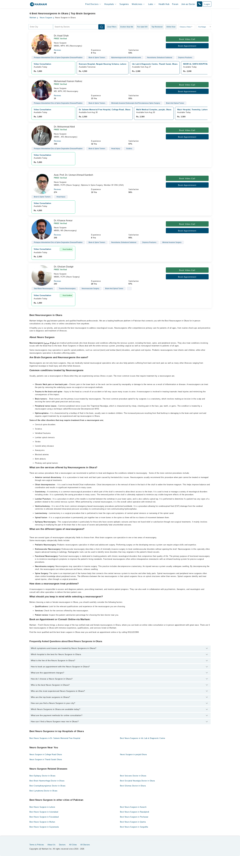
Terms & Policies (36, 845)
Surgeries (124, 4)
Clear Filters (111, 27)
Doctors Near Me (126, 27)
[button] (199, 4)
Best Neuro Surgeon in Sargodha (134, 827)
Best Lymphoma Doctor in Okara (43, 791)
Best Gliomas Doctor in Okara (133, 786)
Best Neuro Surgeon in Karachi (133, 807)
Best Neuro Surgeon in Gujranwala (44, 827)
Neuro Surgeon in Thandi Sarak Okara (45, 759)
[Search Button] (101, 26)
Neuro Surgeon (46, 18)
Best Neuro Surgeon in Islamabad (43, 812)
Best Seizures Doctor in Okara (133, 776)
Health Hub (164, 4)
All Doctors (85, 845)
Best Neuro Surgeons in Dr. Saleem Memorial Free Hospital (54, 738)
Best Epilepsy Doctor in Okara (42, 776)
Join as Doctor (188, 4)
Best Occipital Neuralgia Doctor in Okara (137, 781)
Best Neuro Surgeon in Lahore (42, 807)
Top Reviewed (157, 27)
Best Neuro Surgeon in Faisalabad (44, 817)
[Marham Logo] (38, 5)
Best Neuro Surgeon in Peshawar (134, 817)
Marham (33, 18)
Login (207, 4)
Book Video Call (187, 39)
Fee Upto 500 (142, 27)
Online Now (170, 27)
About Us (51, 845)
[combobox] (40, 26)
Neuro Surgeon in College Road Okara (45, 754)
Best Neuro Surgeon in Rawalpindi (134, 812)
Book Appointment (187, 46)
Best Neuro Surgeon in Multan (42, 822)
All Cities (73, 845)
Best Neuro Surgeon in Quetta (133, 822)
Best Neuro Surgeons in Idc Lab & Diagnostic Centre (142, 738)
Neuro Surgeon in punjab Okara (133, 754)
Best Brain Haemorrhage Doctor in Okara (46, 781)
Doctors (62, 845)
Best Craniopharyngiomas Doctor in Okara (47, 786)
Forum (175, 4)
